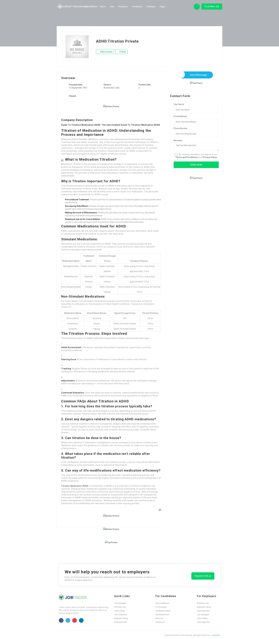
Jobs (112, 6)
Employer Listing (121, 618)
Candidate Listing (162, 611)
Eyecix (217, 635)
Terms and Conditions (186, 157)
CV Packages (161, 607)
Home (102, 6)
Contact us (159, 622)
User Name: (179, 104)
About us (159, 618)
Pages (162, 6)
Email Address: (180, 116)
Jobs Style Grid (120, 614)
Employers (123, 6)
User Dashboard (162, 603)
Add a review (106, 52)
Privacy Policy (210, 157)
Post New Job (211, 6)
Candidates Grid (162, 614)
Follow (122, 52)
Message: (178, 140)
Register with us (203, 576)
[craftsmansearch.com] (77, 6)
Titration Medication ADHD (74, 486)
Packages (150, 6)
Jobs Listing (119, 611)
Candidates (137, 6)
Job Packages (120, 603)
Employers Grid (120, 622)
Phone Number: (181, 128)
